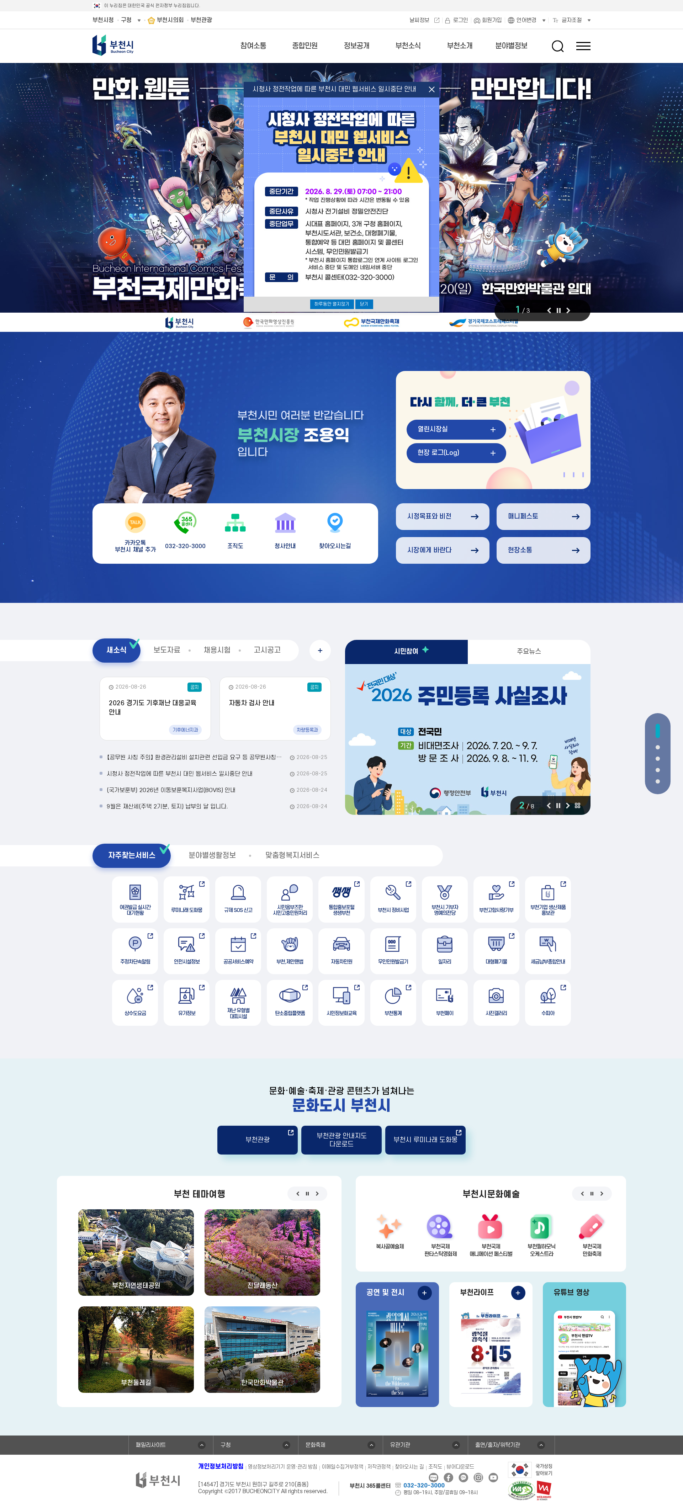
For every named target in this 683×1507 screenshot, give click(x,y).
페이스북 (448, 1477)
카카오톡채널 (463, 1477)
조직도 (435, 1467)
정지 (558, 310)
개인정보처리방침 (221, 1466)
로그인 (460, 20)
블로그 (433, 1477)
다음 (568, 310)
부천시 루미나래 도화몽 (425, 1140)
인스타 (478, 1477)
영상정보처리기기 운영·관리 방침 (282, 1467)
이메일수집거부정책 (342, 1467)
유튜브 (493, 1477)
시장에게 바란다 (429, 550)
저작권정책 (379, 1467)
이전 (549, 310)
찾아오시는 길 (409, 1467)
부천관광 (257, 1140)
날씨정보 (419, 20)
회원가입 (492, 20)
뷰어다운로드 (460, 1467)
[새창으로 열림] (468, 739)
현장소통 (520, 550)
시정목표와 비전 (429, 516)
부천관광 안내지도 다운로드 (342, 1140)
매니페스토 (523, 516)
